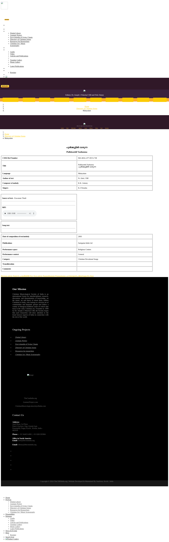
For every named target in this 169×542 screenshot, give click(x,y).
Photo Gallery (15, 62)
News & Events (11, 68)
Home (8, 29)
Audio (12, 52)
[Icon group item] (14, 450)
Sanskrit (80, 100)
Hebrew (112, 100)
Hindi (45, 100)
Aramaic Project (16, 35)
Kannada (160, 100)
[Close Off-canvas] (84, 494)
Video (12, 54)
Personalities (10, 48)
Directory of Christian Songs (20, 39)
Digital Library (15, 33)
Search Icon (10, 537)
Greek (96, 100)
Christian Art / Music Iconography (17, 45)
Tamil (128, 100)
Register (13, 73)
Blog (7, 70)
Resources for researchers (24, 351)
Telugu (143, 100)
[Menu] (84, 21)
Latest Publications (17, 66)
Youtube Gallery (16, 60)
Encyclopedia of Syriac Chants (21, 37)
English (29, 100)
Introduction (10, 100)
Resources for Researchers (19, 41)
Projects (8, 31)
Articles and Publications (19, 56)
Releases (9, 50)
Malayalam (62, 100)
